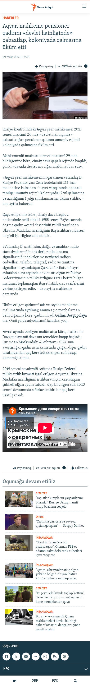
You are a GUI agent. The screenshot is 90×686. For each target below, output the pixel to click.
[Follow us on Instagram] (45, 656)
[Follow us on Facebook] (6, 656)
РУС (55, 680)
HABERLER (11, 18)
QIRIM (40, 517)
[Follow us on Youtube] (26, 656)
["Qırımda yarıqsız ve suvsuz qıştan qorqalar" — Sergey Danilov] (19, 522)
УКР (35, 680)
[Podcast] (65, 656)
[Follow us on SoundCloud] (36, 656)
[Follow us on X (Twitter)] (16, 656)
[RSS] (55, 656)
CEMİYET (41, 493)
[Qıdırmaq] (75, 681)
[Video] (14, 681)
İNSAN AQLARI (44, 537)
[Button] (44, 66)
